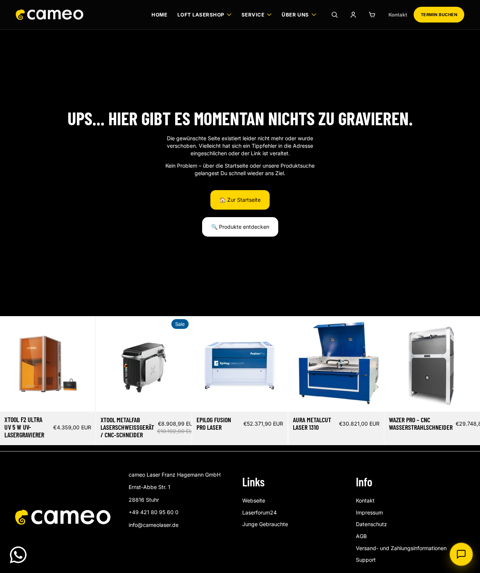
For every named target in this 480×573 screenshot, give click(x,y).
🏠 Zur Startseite (240, 199)
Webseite (253, 500)
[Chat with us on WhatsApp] (18, 555)
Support (366, 559)
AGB (361, 536)
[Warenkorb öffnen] (372, 15)
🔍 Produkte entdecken (240, 227)
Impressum (369, 512)
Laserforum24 (259, 512)
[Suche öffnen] (334, 15)
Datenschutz (371, 524)
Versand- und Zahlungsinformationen (401, 548)
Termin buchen (439, 14)
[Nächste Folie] (84, 364)
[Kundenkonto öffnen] (353, 15)
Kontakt (397, 15)
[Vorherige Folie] (11, 364)
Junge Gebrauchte (265, 524)
